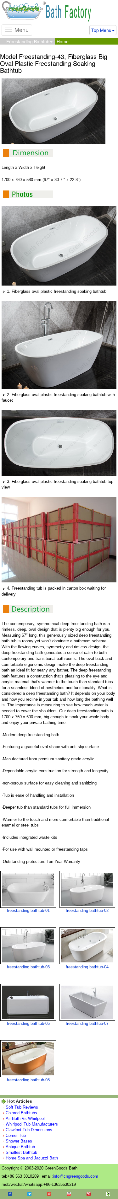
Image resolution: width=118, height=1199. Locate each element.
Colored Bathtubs (21, 1113)
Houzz (108, 1194)
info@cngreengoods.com (75, 1176)
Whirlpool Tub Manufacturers (32, 1124)
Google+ (49, 1194)
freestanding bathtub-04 (87, 967)
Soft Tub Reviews (22, 1107)
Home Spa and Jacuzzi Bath (32, 1158)
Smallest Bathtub (21, 1152)
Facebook (10, 1194)
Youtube (69, 1194)
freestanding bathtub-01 (28, 910)
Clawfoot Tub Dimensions (29, 1129)
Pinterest (89, 1194)
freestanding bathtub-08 (28, 1080)
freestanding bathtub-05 (28, 1023)
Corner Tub (16, 1135)
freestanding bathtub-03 (28, 967)
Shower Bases (19, 1141)
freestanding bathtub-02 (87, 910)
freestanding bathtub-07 (87, 1023)
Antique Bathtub (20, 1146)
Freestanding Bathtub (27, 41)
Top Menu (101, 30)
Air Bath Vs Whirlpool (25, 1118)
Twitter (29, 1194)
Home (63, 41)
